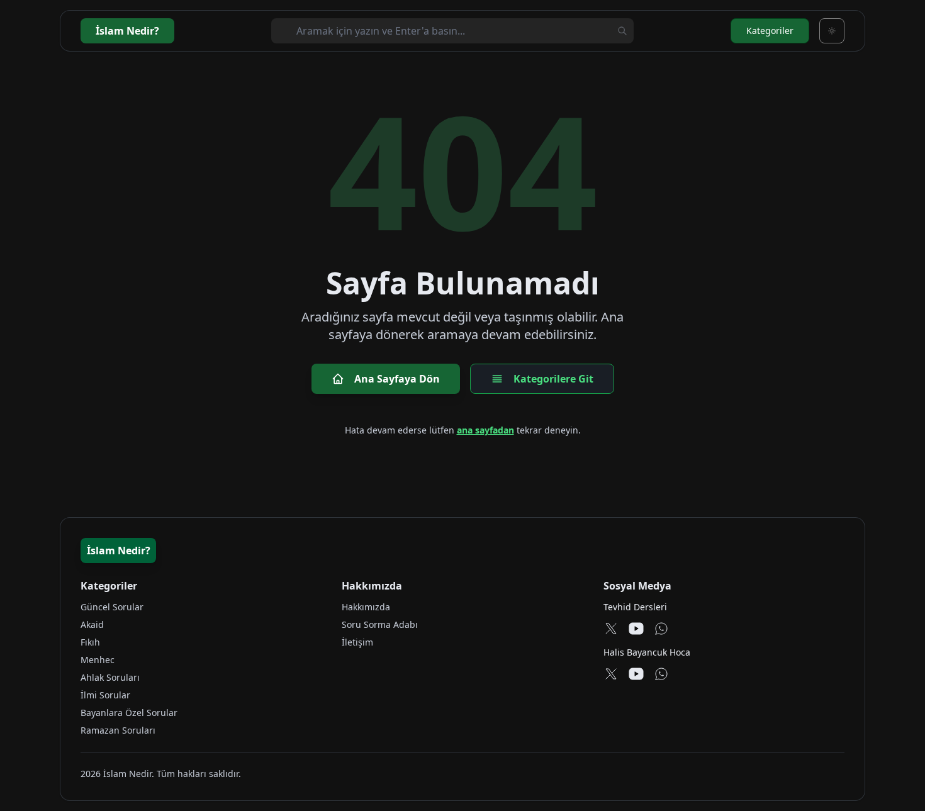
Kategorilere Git (553, 379)
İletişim (357, 642)
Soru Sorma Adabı (380, 624)
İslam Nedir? (118, 550)
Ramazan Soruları (118, 730)
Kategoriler (769, 30)
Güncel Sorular (112, 607)
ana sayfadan (485, 430)
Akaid (92, 624)
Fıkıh (90, 642)
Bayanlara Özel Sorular (129, 713)
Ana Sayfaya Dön (397, 379)
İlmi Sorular (105, 695)
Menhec (98, 660)
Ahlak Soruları (110, 677)
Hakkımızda (366, 607)
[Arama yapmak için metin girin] (622, 31)
